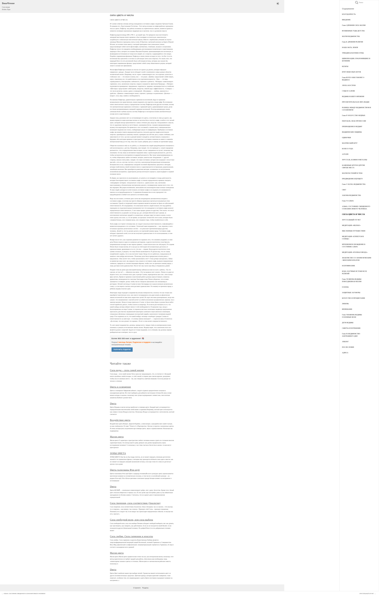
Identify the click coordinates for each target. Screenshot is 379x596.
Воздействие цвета (120, 420)
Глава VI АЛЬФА (348, 201)
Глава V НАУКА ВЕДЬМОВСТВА (354, 184)
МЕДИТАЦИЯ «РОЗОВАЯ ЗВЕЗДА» (355, 252)
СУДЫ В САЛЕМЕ (348, 91)
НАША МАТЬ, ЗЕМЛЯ (350, 47)
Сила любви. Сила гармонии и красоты (131, 536)
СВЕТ (344, 190)
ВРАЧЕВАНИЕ (347, 309)
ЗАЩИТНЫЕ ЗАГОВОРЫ (351, 292)
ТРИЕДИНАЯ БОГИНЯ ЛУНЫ (353, 53)
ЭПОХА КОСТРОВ (349, 85)
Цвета (113, 403)
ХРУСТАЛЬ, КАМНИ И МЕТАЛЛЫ (354, 160)
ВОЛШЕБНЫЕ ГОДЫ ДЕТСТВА (353, 31)
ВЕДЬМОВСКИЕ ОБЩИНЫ (352, 132)
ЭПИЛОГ (345, 341)
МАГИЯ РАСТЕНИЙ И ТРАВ (352, 173)
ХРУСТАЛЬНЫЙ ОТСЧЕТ (351, 220)
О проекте (137, 588)
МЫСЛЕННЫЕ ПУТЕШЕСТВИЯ (353, 231)
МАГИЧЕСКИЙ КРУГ (349, 143)
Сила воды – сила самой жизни (127, 370)
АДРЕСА (345, 353)
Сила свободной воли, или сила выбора (131, 519)
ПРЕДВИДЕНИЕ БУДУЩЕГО (352, 179)
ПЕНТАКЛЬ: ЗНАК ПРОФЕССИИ (354, 121)
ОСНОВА (345, 287)
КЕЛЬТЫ (345, 66)
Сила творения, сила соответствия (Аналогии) (135, 503)
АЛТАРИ (345, 154)
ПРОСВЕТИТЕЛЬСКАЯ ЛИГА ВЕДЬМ (355, 102)
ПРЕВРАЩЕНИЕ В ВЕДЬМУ (352, 126)
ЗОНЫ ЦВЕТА (118, 453)
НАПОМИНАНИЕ (348, 266)
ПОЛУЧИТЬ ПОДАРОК (122, 349)
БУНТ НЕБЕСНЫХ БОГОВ (351, 72)
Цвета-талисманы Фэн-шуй (125, 469)
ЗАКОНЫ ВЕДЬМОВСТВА (351, 195)
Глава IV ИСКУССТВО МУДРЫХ (353, 115)
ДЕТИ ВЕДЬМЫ (347, 322)
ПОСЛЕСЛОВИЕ (348, 347)
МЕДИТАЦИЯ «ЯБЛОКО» (351, 225)
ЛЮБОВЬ (345, 303)
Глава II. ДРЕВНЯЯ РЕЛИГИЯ (352, 42)
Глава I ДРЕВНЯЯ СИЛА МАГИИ (354, 25)
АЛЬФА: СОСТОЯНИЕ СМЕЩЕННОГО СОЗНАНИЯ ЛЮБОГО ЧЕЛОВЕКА (24, 593)
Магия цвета (117, 436)
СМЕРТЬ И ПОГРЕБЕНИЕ (351, 328)
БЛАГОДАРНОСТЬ (349, 14)
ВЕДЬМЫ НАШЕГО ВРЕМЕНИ (353, 96)
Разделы (145, 588)
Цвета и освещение (120, 386)
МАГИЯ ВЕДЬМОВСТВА (351, 36)
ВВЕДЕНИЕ (346, 20)
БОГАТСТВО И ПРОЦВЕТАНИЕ (353, 298)
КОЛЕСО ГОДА (347, 148)
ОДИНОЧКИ (346, 137)
